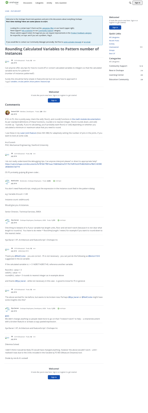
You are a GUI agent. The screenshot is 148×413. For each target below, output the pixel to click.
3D (12, 60)
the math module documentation (86, 119)
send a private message (72, 42)
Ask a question (27, 30)
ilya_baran (15, 220)
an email (87, 42)
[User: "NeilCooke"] (7, 182)
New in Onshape (126, 70)
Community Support (45, 30)
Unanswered (126, 47)
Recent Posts (114, 40)
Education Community (126, 79)
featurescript (45, 81)
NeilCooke (15, 181)
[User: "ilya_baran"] (7, 221)
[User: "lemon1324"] (7, 112)
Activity (111, 44)
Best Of (112, 53)
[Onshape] (12, 3)
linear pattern (35, 81)
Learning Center (126, 75)
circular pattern (23, 81)
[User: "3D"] (7, 61)
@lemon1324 (94, 256)
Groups (112, 50)
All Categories (114, 37)
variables (14, 81)
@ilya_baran (20, 281)
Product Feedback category (81, 33)
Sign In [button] (54, 100)
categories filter (48, 28)
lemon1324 (15, 111)
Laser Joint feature (28, 133)
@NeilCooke (20, 256)
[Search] (130, 3)
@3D (7, 316)
